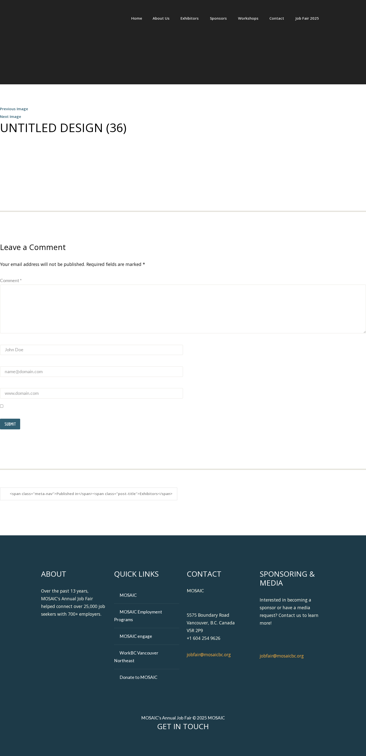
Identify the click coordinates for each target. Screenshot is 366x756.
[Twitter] (178, 743)
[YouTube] (197, 743)
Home (136, 18)
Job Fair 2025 (307, 18)
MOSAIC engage (136, 636)
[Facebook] (169, 743)
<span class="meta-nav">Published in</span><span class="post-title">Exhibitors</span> (91, 493)
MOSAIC (128, 595)
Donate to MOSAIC (138, 677)
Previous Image (14, 108)
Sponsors (218, 18)
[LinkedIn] (188, 743)
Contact (276, 18)
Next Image (10, 116)
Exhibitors (190, 18)
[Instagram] (207, 743)
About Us (161, 18)
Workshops (248, 18)
